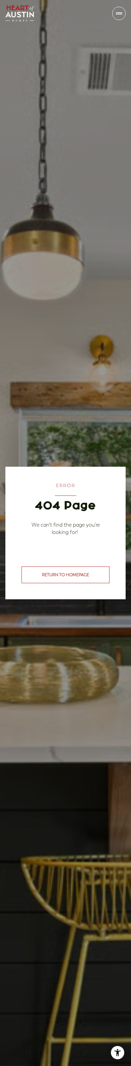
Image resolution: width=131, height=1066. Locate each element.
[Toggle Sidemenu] (119, 13)
